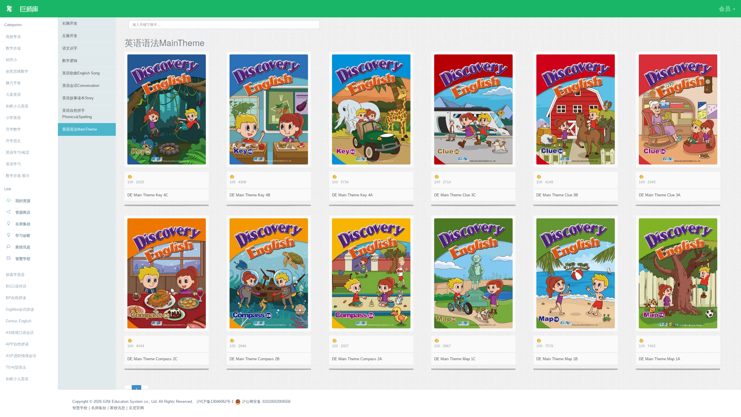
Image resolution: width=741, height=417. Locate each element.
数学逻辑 (69, 60)
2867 (442, 346)
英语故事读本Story (78, 98)
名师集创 (98, 408)
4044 (135, 346)
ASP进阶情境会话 (21, 356)
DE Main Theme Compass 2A (357, 359)
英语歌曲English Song (81, 73)
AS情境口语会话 (20, 332)
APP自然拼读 (17, 344)
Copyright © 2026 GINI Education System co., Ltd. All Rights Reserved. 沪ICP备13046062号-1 (153, 401)
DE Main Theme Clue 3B (557, 195)
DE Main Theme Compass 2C (152, 359)
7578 (544, 346)
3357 (340, 346)
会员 (725, 9)
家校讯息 (117, 408)
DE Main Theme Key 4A (352, 195)
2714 (442, 182)
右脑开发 (69, 23)
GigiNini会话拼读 (20, 309)
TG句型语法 (16, 367)
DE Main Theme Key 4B (250, 195)
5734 (340, 182)
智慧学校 (79, 408)
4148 (544, 182)
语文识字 (69, 48)
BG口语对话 (16, 286)
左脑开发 (69, 36)
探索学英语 (15, 274)
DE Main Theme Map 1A (659, 359)
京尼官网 (136, 408)
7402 (647, 346)
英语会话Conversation (80, 85)
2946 (238, 346)
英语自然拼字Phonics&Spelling (77, 113)
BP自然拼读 (16, 298)
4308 (238, 182)
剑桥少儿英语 (17, 379)
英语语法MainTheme (79, 129)
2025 (135, 182)
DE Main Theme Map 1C (455, 359)
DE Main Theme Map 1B (557, 359)
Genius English (18, 321)
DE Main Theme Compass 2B (255, 359)
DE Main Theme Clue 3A (660, 195)
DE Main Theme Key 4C (147, 195)
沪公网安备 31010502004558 (265, 401)
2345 (647, 182)
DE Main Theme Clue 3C (455, 195)
